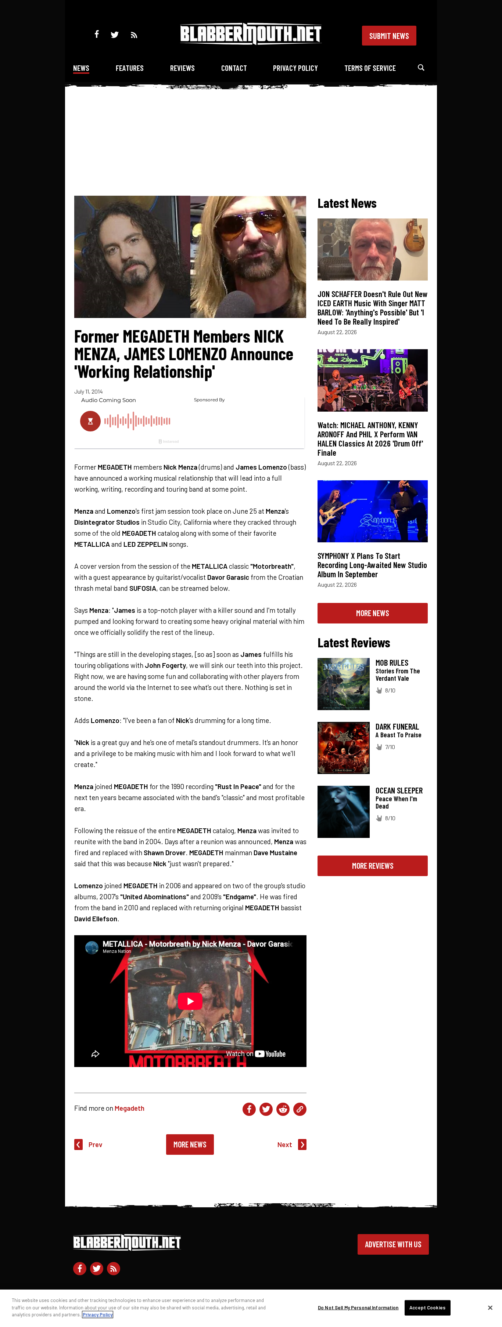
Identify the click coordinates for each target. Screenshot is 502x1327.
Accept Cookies (427, 1307)
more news (372, 613)
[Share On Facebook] (249, 1109)
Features (130, 67)
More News (190, 1144)
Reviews (182, 67)
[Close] (490, 1308)
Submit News (389, 35)
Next (284, 1144)
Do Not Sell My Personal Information (358, 1307)
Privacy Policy (295, 67)
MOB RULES (392, 662)
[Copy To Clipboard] (299, 1109)
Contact (234, 67)
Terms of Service (370, 67)
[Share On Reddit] (283, 1109)
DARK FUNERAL (397, 726)
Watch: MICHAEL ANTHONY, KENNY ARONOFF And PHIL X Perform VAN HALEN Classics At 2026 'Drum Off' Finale (370, 439)
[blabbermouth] (251, 42)
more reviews (373, 865)
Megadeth (129, 1108)
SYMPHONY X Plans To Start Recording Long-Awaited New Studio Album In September (372, 564)
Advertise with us (393, 1244)
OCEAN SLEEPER (399, 790)
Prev (96, 1144)
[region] (251, 1308)
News (81, 67)
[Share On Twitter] (266, 1109)
